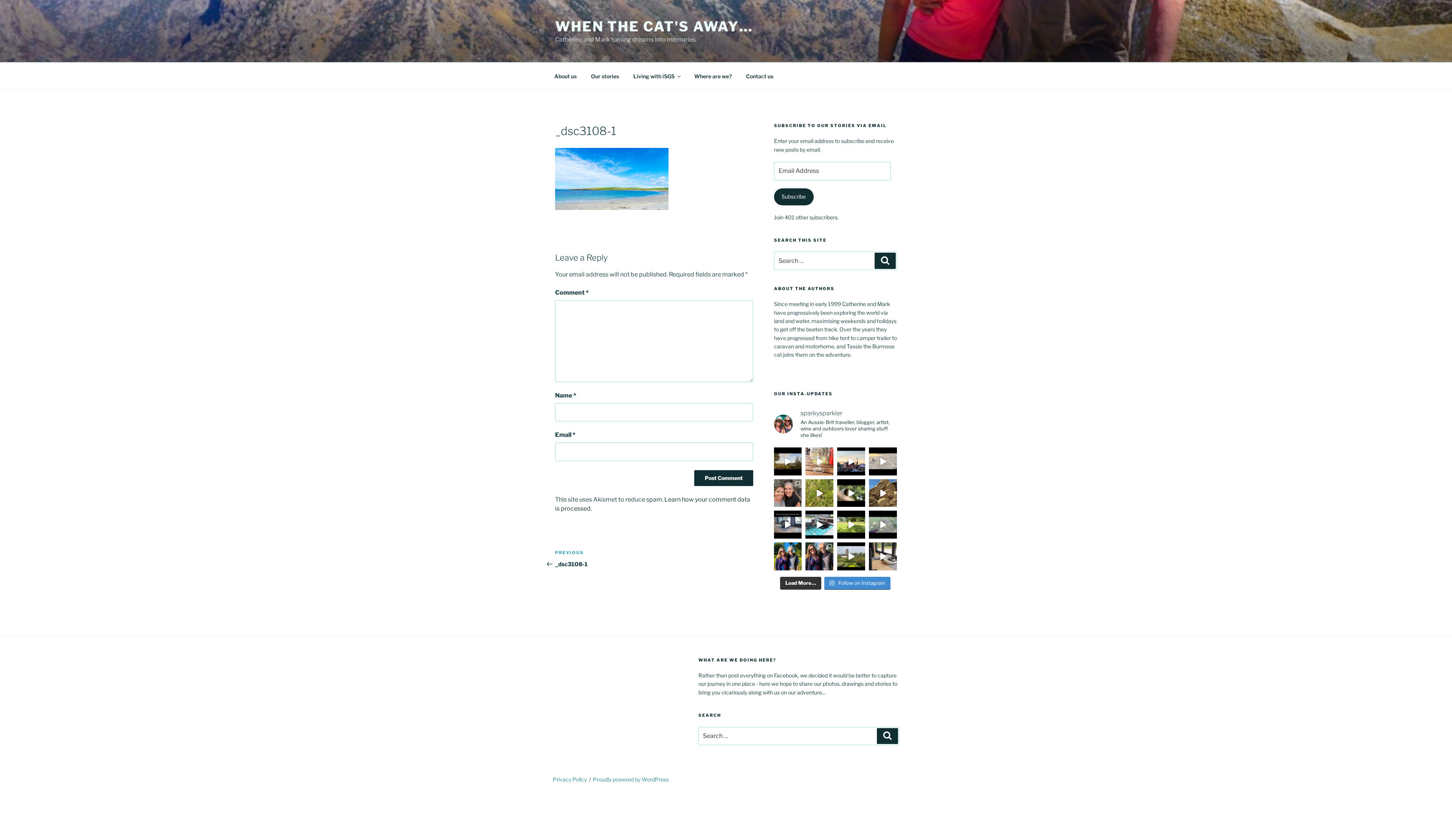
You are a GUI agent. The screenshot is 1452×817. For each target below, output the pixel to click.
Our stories (605, 76)
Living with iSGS (654, 76)
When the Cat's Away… (654, 26)
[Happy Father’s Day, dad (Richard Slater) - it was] (788, 556)
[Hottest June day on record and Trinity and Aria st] (851, 525)
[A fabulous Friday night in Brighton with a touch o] (851, 461)
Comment (572, 292)
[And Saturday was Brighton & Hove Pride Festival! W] (819, 461)
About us (565, 76)
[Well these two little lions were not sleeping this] (883, 461)
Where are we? (713, 76)
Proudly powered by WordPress (631, 779)
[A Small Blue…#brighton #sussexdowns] (819, 493)
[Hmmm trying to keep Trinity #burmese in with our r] (788, 525)
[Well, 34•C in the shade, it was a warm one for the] (883, 525)
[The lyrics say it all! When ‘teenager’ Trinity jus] (883, 556)
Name (565, 395)
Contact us (759, 76)
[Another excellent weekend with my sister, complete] (788, 493)
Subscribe (794, 196)
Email (565, 434)
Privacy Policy (570, 779)
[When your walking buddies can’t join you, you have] (883, 493)
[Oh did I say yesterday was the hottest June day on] (819, 525)
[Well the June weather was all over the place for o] (851, 556)
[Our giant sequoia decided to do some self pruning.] (851, 493)
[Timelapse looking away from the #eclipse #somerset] (788, 461)
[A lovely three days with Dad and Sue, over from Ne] (819, 556)
